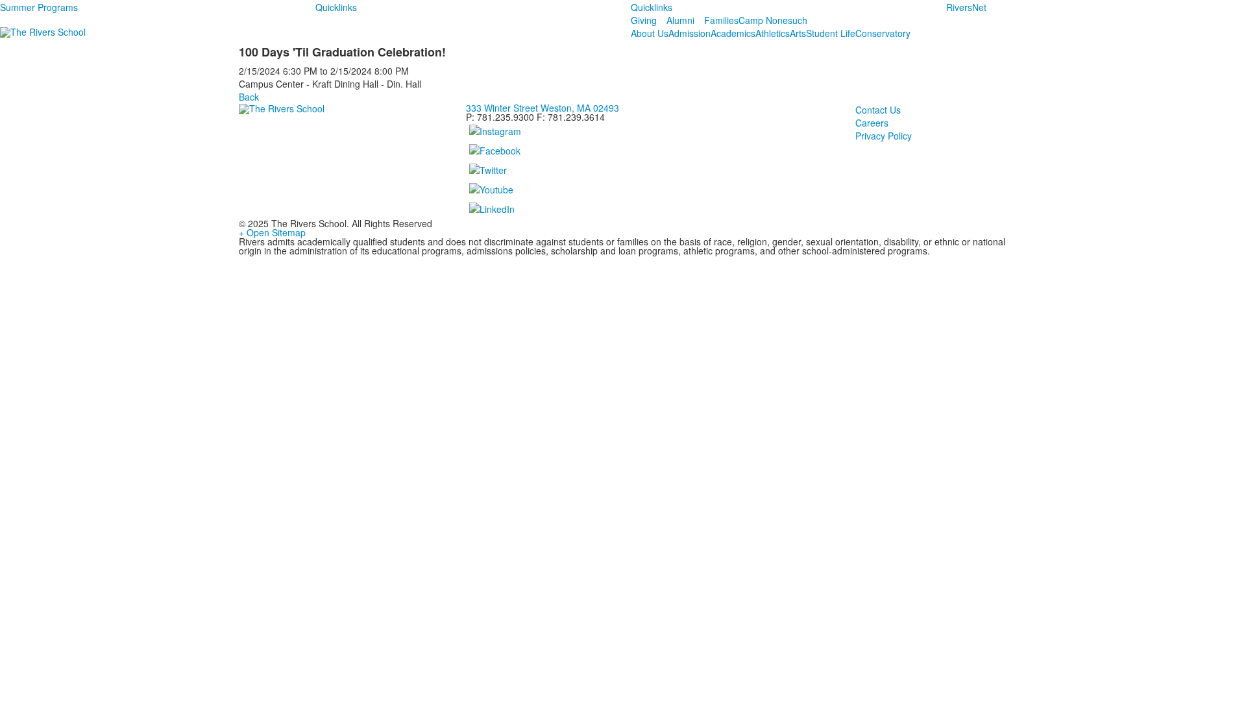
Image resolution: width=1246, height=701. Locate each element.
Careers (871, 122)
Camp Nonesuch (773, 20)
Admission (689, 33)
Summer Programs (39, 7)
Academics (733, 33)
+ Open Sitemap (272, 232)
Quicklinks (336, 7)
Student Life (830, 33)
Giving (644, 20)
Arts (798, 33)
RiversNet (966, 7)
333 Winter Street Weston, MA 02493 (542, 107)
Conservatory (882, 33)
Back (249, 96)
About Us (649, 33)
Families (721, 20)
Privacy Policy (883, 135)
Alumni (680, 20)
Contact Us (878, 109)
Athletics (772, 33)
